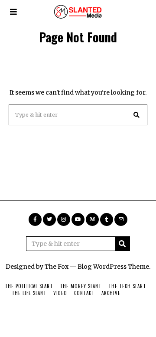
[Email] (120, 219)
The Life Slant (29, 292)
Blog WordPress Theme (113, 266)
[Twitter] (49, 219)
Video (60, 292)
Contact (84, 292)
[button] (137, 115)
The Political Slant (29, 286)
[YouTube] (78, 219)
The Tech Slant (127, 286)
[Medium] (92, 219)
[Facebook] (35, 219)
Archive (110, 292)
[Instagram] (63, 219)
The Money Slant (80, 286)
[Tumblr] (106, 219)
